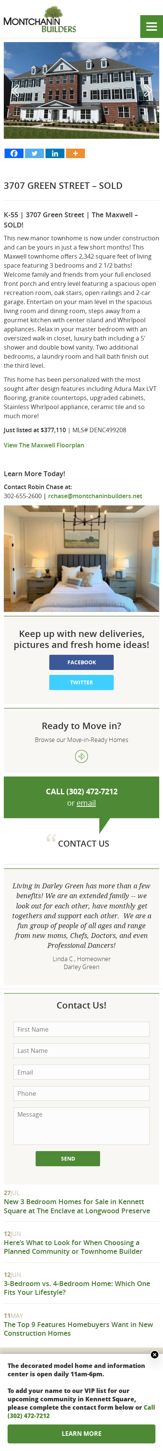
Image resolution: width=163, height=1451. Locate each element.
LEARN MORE (82, 1433)
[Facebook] (14, 153)
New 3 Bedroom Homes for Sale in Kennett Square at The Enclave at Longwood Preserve (77, 1206)
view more (81, 756)
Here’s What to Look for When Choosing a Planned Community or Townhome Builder (73, 1247)
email (86, 803)
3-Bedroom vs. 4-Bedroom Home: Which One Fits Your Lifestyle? (77, 1288)
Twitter (81, 682)
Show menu (151, 26)
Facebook (81, 662)
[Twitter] (34, 153)
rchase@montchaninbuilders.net (96, 496)
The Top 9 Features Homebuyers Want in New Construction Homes (78, 1329)
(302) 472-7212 (92, 791)
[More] (75, 153)
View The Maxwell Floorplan (44, 445)
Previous (15, 91)
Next (148, 91)
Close (154, 1354)
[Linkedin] (54, 153)
